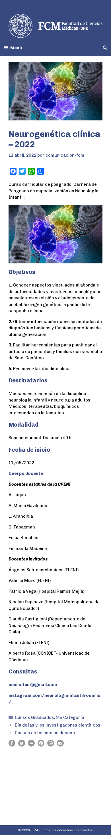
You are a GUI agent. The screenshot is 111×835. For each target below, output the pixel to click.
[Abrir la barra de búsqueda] (105, 47)
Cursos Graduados (34, 717)
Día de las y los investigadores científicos (57, 725)
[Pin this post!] (41, 745)
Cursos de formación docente (46, 732)
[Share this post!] (12, 745)
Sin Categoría (70, 717)
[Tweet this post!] (21, 745)
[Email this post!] (60, 745)
